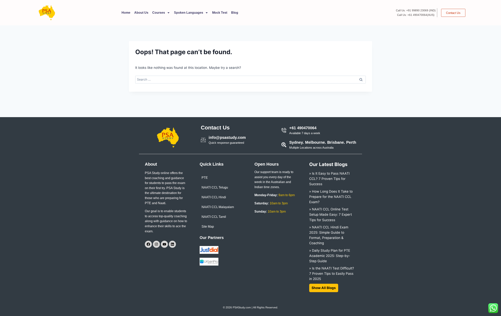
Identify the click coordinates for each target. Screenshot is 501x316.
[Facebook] (148, 244)
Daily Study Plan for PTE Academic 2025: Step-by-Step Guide (329, 256)
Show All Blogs (324, 288)
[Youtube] (164, 244)
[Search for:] (250, 79)
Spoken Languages (188, 12)
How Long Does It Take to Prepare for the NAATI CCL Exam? (331, 196)
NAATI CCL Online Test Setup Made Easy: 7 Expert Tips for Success (330, 214)
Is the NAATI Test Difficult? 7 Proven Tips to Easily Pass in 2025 (331, 273)
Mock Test (219, 12)
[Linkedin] (172, 244)
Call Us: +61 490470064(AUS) (415, 14)
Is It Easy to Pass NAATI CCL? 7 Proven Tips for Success (329, 178)
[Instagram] (156, 244)
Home (126, 12)
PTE (205, 177)
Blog (234, 12)
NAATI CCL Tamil (214, 216)
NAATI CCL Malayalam (218, 207)
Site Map (208, 226)
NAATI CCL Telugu (215, 187)
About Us (141, 12)
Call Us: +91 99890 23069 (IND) (416, 10)
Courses (158, 12)
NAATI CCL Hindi (214, 197)
